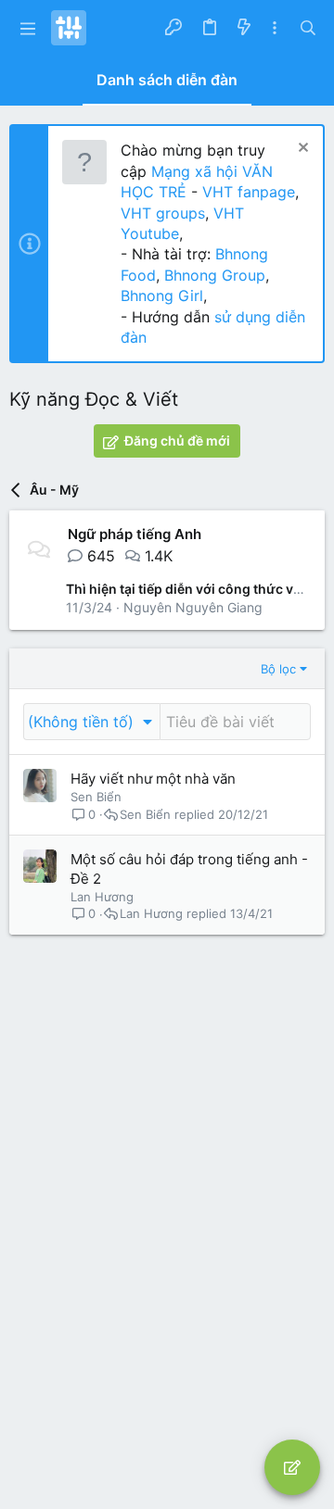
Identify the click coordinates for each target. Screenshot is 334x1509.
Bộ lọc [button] (278, 668)
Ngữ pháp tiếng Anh (134, 534)
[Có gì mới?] (243, 28)
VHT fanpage (248, 191)
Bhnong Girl (162, 295)
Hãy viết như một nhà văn (153, 778)
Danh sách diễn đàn (167, 79)
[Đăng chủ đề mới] (292, 1467)
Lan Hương (102, 896)
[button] (27, 27)
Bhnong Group (214, 275)
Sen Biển (96, 796)
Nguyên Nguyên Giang (193, 607)
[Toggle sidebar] (274, 28)
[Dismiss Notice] (301, 149)
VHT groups (163, 213)
